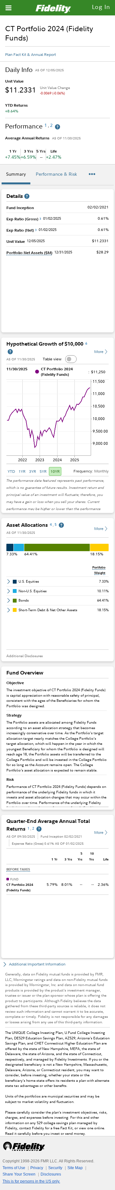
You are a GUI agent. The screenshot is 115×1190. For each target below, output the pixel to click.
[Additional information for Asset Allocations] (61, 525)
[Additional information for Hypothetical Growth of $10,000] (10, 352)
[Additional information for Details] (26, 196)
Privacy (36, 1168)
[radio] (11, 471)
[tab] (16, 175)
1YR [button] (22, 471)
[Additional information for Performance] (57, 127)
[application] (57, 420)
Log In (101, 7)
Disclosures (51, 1174)
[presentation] (57, 742)
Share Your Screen (19, 1174)
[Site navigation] (8, 7)
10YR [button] (55, 471)
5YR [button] (43, 471)
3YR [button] (32, 471)
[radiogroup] (33, 471)
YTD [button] (11, 471)
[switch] (71, 359)
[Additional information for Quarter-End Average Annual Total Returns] (39, 829)
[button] (29, 252)
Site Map (75, 1168)
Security (55, 1168)
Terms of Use (14, 1168)
